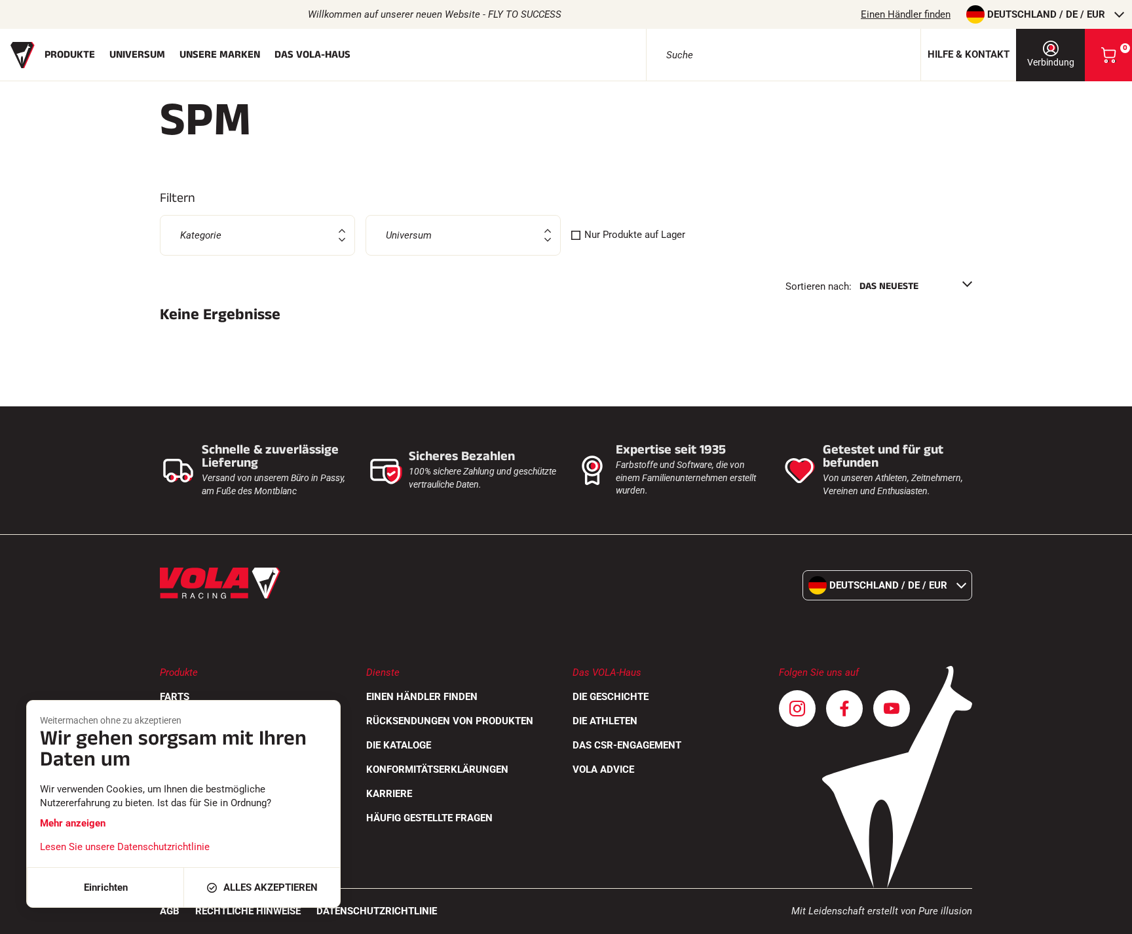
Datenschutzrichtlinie (376, 911)
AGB (169, 911)
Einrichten (106, 887)
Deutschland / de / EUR (1046, 14)
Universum (137, 54)
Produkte (70, 54)
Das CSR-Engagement (627, 745)
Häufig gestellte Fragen (429, 818)
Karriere (389, 794)
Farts (174, 697)
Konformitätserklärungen (437, 769)
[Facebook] (844, 708)
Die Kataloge (398, 745)
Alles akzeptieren (270, 887)
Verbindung (1050, 62)
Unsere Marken (219, 54)
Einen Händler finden (906, 14)
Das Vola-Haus (312, 54)
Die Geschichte (611, 697)
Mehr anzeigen (72, 823)
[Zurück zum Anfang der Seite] (1105, 917)
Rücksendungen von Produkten (449, 721)
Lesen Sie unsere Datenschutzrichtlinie (125, 847)
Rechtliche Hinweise (248, 911)
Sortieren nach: (818, 286)
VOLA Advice (603, 769)
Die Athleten (605, 721)
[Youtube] (891, 708)
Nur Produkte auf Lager (634, 235)
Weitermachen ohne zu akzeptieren (110, 720)
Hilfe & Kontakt (968, 54)
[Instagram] (797, 708)
